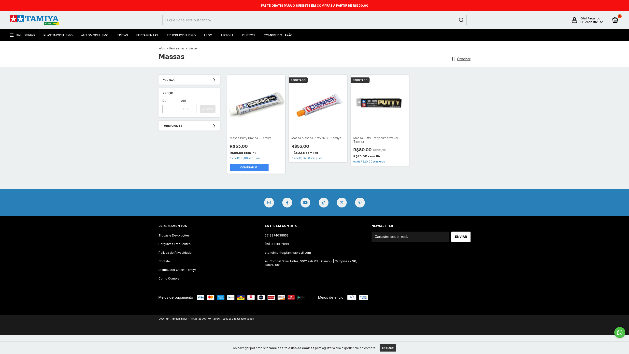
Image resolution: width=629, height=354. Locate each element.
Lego (208, 35)
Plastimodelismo (58, 35)
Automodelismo (95, 35)
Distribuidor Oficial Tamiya (177, 270)
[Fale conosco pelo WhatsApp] (619, 332)
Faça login (595, 18)
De (164, 101)
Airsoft (227, 35)
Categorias (25, 35)
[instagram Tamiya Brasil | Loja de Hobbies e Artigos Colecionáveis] (269, 202)
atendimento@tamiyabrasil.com (288, 252)
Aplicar (207, 109)
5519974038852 (276, 235)
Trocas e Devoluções (174, 235)
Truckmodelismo (181, 35)
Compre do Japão (278, 35)
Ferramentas (147, 35)
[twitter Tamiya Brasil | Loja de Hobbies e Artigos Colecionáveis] (342, 202)
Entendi (388, 347)
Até (183, 101)
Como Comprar (169, 278)
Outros (248, 35)
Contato (164, 261)
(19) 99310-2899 (277, 244)
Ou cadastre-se (591, 22)
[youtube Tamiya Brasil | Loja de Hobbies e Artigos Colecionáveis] (305, 202)
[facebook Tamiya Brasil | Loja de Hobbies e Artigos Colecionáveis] (287, 202)
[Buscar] (461, 20)
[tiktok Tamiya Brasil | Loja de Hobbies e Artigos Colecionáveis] (324, 202)
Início (161, 48)
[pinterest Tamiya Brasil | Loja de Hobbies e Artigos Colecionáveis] (360, 202)
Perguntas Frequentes (174, 244)
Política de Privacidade (175, 252)
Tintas (122, 35)
